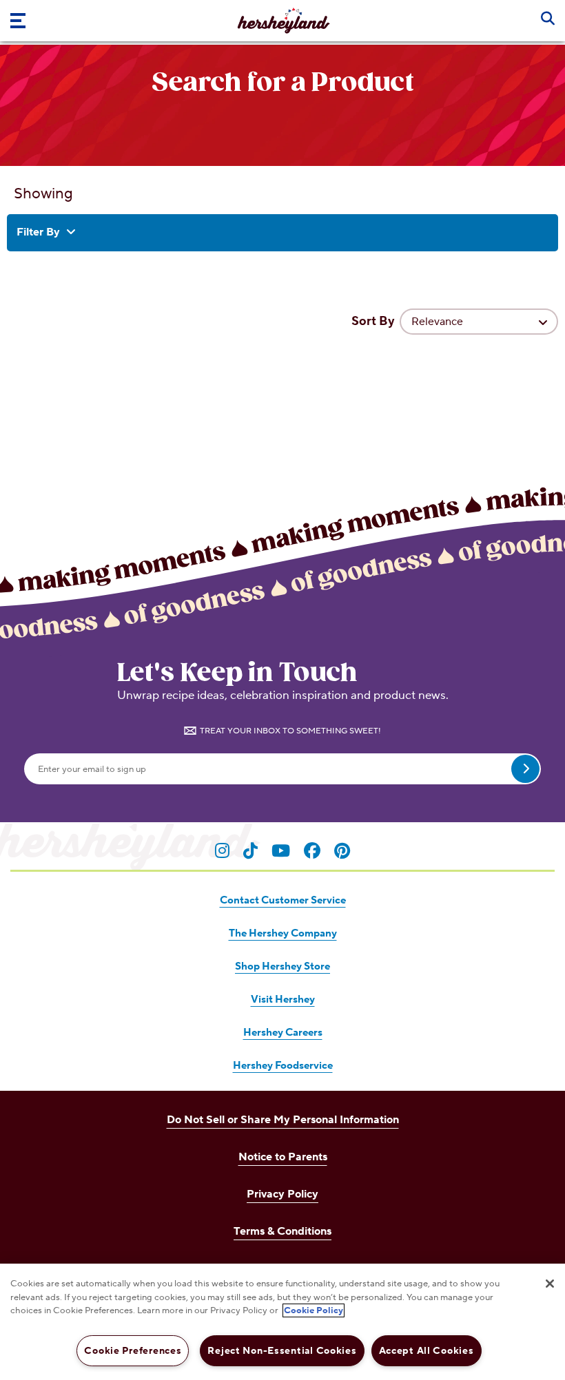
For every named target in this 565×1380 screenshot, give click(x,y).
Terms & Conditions (282, 1231)
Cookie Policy (313, 1310)
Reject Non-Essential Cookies (281, 1350)
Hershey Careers (282, 1032)
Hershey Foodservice (283, 1065)
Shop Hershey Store (282, 966)
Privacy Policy (282, 1194)
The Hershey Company (283, 933)
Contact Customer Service (283, 900)
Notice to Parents (282, 1157)
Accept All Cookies (426, 1350)
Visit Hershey (283, 999)
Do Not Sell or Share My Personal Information (283, 1120)
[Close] (550, 1283)
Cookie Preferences (132, 1350)
